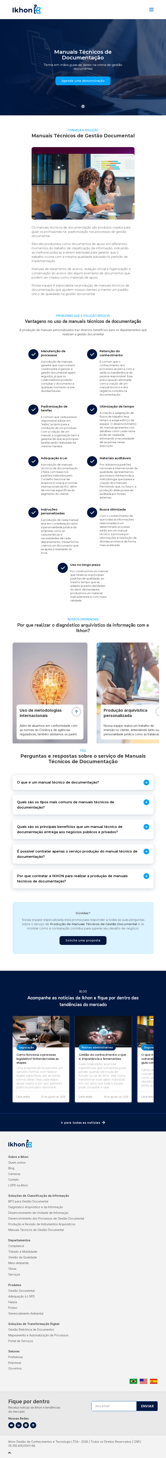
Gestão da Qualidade (22, 1257)
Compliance (16, 1246)
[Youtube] (11, 1425)
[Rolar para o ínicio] (33, 1425)
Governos (15, 1368)
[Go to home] (27, 13)
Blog (11, 1168)
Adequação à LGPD (21, 1296)
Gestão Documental (21, 1290)
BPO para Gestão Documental (28, 1201)
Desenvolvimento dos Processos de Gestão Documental (46, 1218)
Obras (12, 1268)
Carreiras (14, 1174)
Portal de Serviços (20, 1341)
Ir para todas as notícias (80, 1122)
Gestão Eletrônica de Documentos (31, 1329)
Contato (13, 1179)
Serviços (14, 1274)
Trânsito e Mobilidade (22, 1251)
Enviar (147, 1406)
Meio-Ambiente (18, 1263)
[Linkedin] (19, 1425)
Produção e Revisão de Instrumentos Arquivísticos (41, 1224)
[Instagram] (26, 1425)
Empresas (14, 1362)
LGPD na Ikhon (18, 1185)
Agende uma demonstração (83, 81)
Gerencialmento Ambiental (25, 1313)
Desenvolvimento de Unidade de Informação (38, 1212)
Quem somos (17, 1162)
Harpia (12, 1302)
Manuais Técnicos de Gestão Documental (36, 1230)
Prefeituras (15, 1357)
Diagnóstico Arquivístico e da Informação (35, 1207)
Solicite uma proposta (83, 940)
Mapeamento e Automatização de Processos (38, 1335)
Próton (12, 1307)
